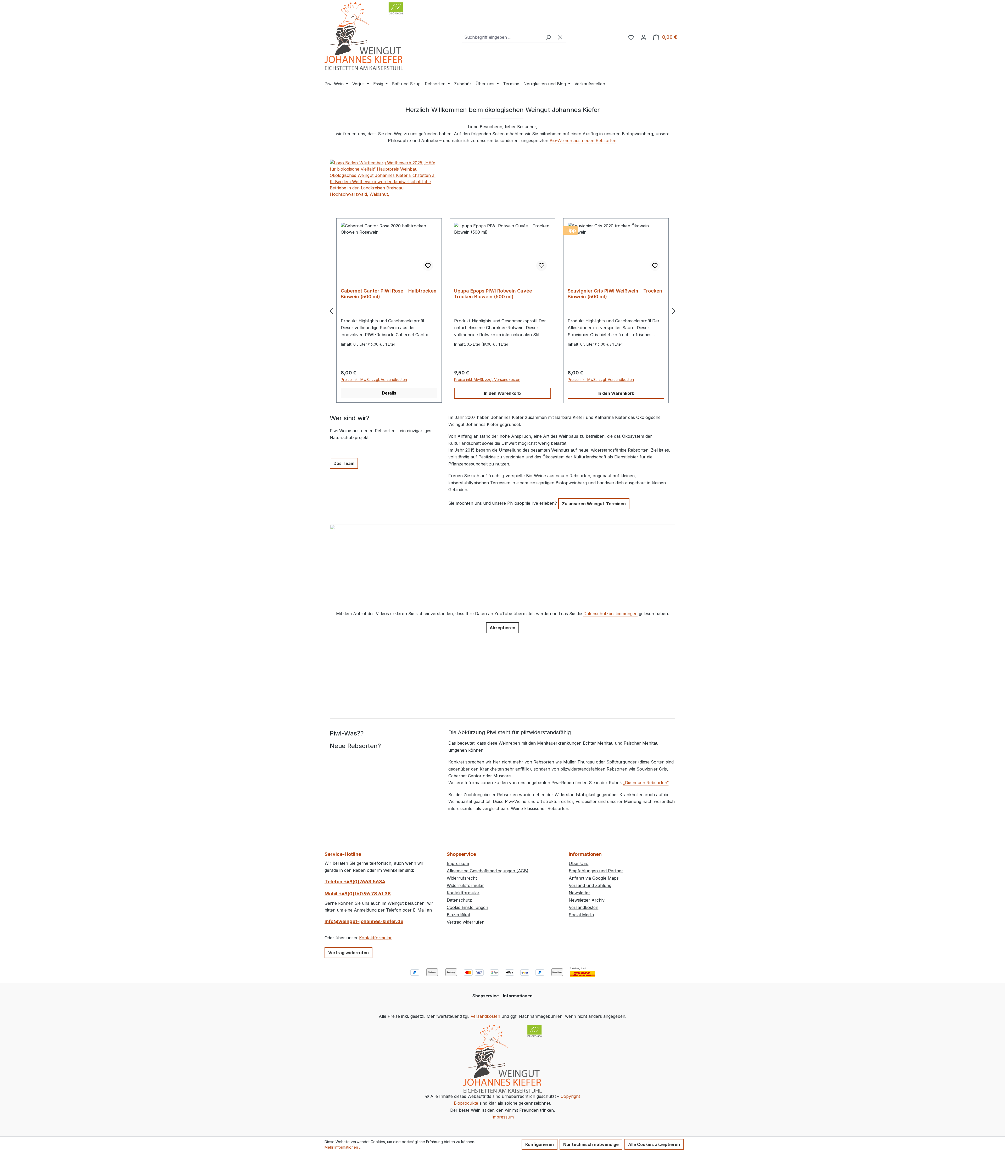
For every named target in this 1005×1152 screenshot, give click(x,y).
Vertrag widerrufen (348, 952)
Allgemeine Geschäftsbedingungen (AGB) (487, 870)
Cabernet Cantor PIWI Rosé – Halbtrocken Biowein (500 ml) (389, 293)
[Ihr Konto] (643, 37)
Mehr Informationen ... (343, 1147)
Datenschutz (459, 900)
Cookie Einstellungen (467, 907)
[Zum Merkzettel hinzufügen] (428, 265)
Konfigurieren (539, 1144)
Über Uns (578, 863)
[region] (502, 310)
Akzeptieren (502, 627)
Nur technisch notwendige (591, 1144)
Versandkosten (583, 907)
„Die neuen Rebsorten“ (645, 782)
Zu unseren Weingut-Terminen (594, 503)
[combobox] (502, 37)
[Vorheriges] (331, 310)
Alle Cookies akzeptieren (654, 1144)
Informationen (585, 854)
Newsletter (579, 892)
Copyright (570, 1096)
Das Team (343, 463)
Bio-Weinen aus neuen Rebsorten (583, 140)
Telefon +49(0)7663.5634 (355, 881)
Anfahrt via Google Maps (594, 878)
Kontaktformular (375, 937)
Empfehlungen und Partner (596, 870)
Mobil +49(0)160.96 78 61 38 (358, 893)
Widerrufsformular (465, 885)
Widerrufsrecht (462, 878)
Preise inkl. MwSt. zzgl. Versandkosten (374, 379)
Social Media (581, 914)
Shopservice (461, 854)
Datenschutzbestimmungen (610, 613)
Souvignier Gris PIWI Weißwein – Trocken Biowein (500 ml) (615, 293)
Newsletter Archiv (587, 900)
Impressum (458, 863)
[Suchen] (548, 37)
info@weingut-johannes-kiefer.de (364, 921)
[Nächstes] (674, 310)
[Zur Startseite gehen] (364, 36)
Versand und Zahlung (590, 885)
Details (389, 393)
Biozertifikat (458, 914)
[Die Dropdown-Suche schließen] (560, 37)
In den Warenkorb (502, 393)
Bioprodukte (466, 1103)
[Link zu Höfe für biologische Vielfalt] (384, 178)
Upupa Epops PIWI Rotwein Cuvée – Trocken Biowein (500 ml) (495, 293)
